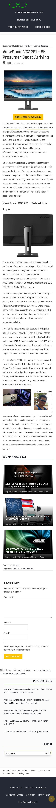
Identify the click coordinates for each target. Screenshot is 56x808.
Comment (9, 597)
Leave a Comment (41, 46)
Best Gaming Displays (28, 802)
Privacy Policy (44, 795)
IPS (18, 568)
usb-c (23, 568)
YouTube (29, 787)
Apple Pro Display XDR (37, 127)
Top (52, 799)
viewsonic (30, 568)
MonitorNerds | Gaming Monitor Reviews (18, 5)
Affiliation (30, 795)
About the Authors (14, 795)
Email (7, 633)
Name (7, 622)
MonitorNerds (16, 787)
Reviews (16, 565)
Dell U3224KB (12, 127)
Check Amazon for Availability (28, 117)
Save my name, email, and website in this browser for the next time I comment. (26, 648)
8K (15, 568)
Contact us (41, 787)
